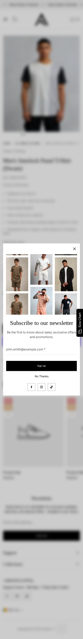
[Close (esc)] (74, 248)
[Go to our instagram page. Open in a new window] (41, 387)
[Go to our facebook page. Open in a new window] (31, 387)
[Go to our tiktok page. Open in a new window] (51, 387)
